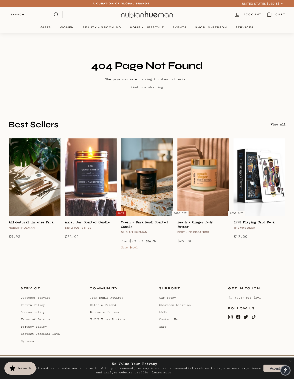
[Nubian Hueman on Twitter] (246, 317)
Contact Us (168, 319)
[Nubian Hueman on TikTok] (253, 317)
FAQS (163, 312)
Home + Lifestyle (147, 27)
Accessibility (33, 312)
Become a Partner (104, 312)
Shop (163, 326)
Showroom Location (175, 305)
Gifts (45, 27)
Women (67, 27)
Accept (275, 368)
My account (30, 341)
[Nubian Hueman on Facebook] (238, 317)
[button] (285, 370)
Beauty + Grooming (102, 27)
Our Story (167, 297)
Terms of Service (35, 319)
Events (180, 27)
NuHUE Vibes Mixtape (107, 319)
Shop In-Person (211, 27)
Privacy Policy (34, 326)
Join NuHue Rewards (106, 297)
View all (278, 124)
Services (245, 27)
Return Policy (33, 305)
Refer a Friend (103, 305)
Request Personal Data (40, 334)
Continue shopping (147, 87)
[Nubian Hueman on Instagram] (230, 317)
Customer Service (35, 297)
